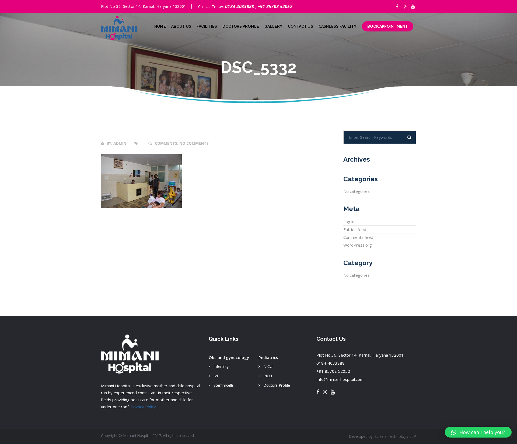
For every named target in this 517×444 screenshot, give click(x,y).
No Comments (194, 143)
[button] (478, 432)
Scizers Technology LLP (395, 436)
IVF (216, 375)
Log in (348, 221)
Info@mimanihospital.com (340, 379)
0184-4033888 (240, 6)
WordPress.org (357, 245)
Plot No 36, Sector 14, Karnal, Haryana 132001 (360, 355)
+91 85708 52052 (275, 6)
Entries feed (354, 229)
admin (119, 143)
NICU (268, 366)
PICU (267, 375)
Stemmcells (224, 385)
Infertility (221, 366)
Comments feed (358, 237)
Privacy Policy (143, 406)
